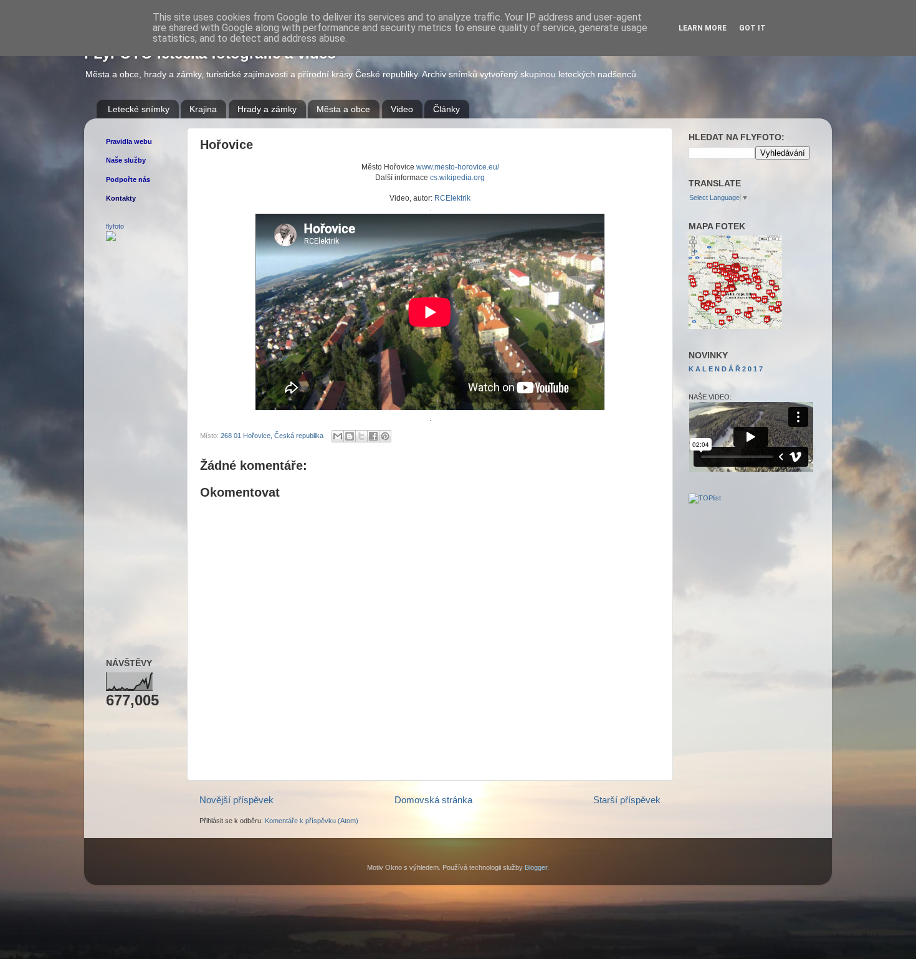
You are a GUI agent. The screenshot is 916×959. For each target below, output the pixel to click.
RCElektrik (452, 198)
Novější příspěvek (236, 799)
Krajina (203, 109)
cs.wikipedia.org (457, 177)
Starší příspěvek (627, 799)
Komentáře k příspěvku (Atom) (311, 820)
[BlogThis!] (349, 436)
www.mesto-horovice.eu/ (457, 167)
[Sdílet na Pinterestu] (385, 436)
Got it (752, 28)
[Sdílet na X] (361, 436)
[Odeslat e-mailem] (338, 436)
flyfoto (115, 226)
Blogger (536, 867)
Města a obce (343, 109)
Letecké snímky (138, 109)
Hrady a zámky (267, 109)
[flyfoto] (111, 238)
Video (402, 109)
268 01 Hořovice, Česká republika (272, 435)
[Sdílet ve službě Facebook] (373, 436)
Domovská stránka (433, 799)
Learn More (703, 28)
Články (446, 109)
